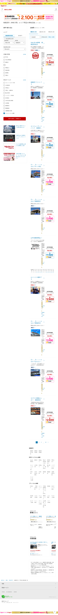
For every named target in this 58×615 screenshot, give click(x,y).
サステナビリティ (16, 602)
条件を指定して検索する (14, 118)
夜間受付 (7, 105)
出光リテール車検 (52, 488)
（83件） (44, 111)
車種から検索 (51, 37)
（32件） (44, 389)
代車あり (7, 87)
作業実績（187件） (42, 119)
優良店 (6, 62)
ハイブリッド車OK (9, 95)
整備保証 (7, 108)
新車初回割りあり (48, 461)
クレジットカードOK (10, 82)
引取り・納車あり (44, 467)
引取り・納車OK (9, 90)
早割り (6, 75)
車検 (7, 580)
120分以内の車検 (9, 100)
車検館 (48, 486)
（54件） (44, 350)
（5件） (44, 155)
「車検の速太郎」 (35, 488)
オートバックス (40, 488)
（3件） (44, 263)
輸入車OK (7, 92)
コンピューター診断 (9, 113)
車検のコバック (44, 497)
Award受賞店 (8, 59)
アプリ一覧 (3, 602)
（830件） (43, 427)
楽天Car (2, 580)
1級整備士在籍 (8, 110)
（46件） (44, 228)
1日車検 (7, 103)
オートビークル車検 (40, 502)
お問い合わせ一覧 (9, 602)
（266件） (43, 73)
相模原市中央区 (31, 452)
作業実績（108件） (42, 435)
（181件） (43, 306)
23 (45, 442)
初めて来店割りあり (44, 461)
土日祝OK (7, 85)
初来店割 (7, 70)
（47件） (44, 190)
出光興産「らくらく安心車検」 (44, 503)
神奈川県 (11, 580)
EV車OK (7, 98)
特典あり (7, 67)
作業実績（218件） (42, 314)
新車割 (6, 72)
